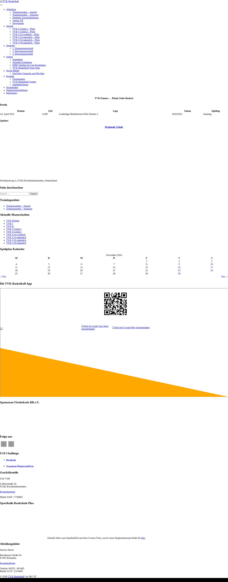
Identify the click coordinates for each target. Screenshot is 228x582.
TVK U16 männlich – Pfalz (26, 40)
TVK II (10, 226)
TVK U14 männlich (16, 237)
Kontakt (10, 76)
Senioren (10, 45)
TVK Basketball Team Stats (26, 68)
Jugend (9, 26)
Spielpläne (17, 59)
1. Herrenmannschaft (22, 51)
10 (211, 264)
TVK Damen (12, 220)
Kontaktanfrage (7, 491)
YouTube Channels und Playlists (28, 73)
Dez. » (224, 276)
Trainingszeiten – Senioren (25, 15)
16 (179, 267)
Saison (9, 56)
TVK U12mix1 (13, 229)
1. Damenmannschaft (22, 48)
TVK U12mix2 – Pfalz (23, 31)
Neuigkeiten (12, 87)
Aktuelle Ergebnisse (22, 62)
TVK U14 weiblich (15, 234)
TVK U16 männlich (16, 240)
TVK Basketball (16, 576)
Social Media (12, 70)
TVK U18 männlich (16, 243)
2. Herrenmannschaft (22, 54)
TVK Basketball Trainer (24, 82)
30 (179, 273)
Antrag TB (17, 20)
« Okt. (3, 276)
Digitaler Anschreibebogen (25, 17)
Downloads (18, 23)
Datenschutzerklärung (17, 90)
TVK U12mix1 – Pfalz (23, 29)
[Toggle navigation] (1, 4)
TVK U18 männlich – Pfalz (26, 42)
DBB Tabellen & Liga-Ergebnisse (29, 65)
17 (211, 267)
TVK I (9, 223)
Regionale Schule (114, 127)
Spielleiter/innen (20, 84)
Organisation (18, 79)
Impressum (11, 93)
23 (179, 270)
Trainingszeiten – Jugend (24, 12)
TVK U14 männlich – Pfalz (26, 37)
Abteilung (11, 9)
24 (211, 270)
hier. (143, 538)
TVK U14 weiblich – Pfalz (25, 34)
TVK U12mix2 (13, 232)
